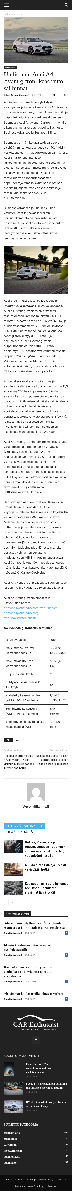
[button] (6, 5)
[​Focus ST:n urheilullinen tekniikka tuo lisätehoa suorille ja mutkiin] (13, 1088)
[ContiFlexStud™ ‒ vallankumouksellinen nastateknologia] (9, 1069)
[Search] (66, 5)
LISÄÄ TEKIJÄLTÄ (19, 832)
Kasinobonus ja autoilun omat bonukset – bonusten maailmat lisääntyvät (46, 888)
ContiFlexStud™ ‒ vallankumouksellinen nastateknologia (39, 1068)
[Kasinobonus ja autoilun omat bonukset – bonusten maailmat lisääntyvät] (13, 888)
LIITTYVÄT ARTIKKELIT (24, 826)
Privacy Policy (46, 1179)
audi (18, 739)
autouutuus (18, 14)
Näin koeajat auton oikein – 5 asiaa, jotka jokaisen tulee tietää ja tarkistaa (52, 760)
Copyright (61, 1179)
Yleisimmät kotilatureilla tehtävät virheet (33, 993)
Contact (19, 1179)
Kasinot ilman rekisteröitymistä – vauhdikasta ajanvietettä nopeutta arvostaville (28, 971)
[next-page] (12, 902)
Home (9, 1179)
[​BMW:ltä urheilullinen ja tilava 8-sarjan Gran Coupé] (13, 1106)
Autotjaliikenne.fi (20, 94)
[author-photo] (36, 801)
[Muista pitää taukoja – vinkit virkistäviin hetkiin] (13, 869)
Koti (6, 14)
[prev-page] (6, 902)
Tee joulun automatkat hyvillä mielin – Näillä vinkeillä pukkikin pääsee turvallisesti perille (19, 762)
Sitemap (31, 1179)
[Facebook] (36, 1040)
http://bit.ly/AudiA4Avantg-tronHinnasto (30, 608)
